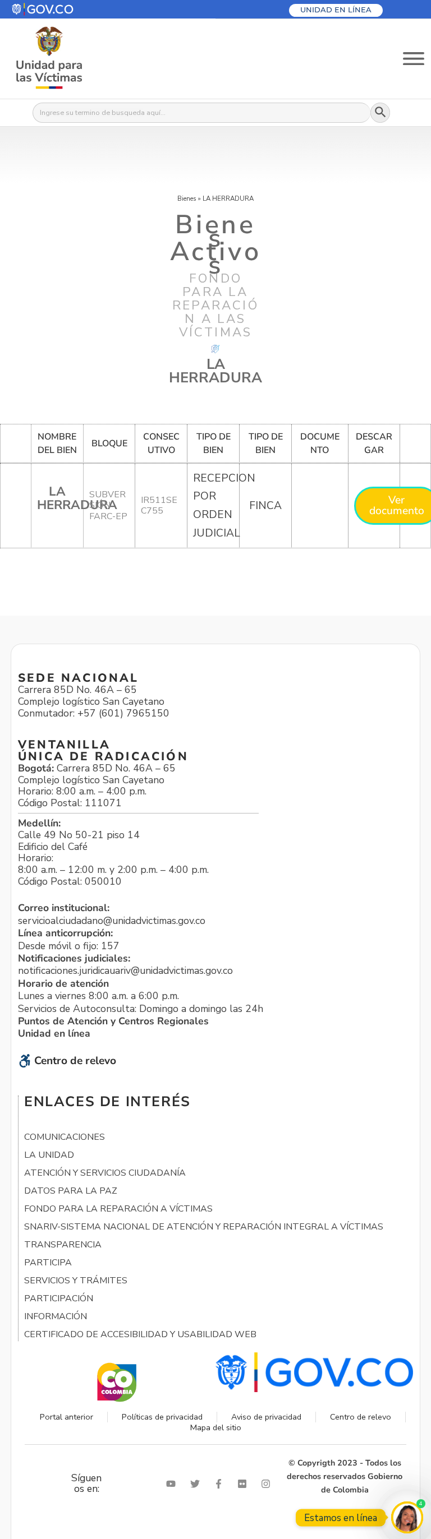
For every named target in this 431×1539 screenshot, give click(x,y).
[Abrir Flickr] (244, 1484)
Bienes (186, 198)
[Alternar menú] (413, 58)
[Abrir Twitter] (197, 1484)
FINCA (265, 505)
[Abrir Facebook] (221, 1484)
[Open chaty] (407, 1517)
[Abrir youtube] (173, 1484)
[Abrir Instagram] (268, 1484)
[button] (69, 9)
